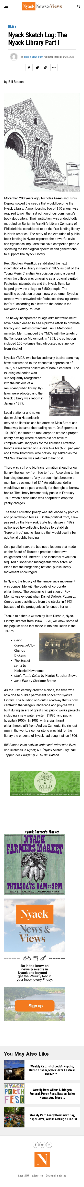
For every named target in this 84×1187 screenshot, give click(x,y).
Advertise (37, 1175)
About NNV (23, 1175)
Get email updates (56, 1175)
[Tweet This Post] (37, 67)
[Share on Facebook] (29, 67)
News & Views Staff (33, 56)
